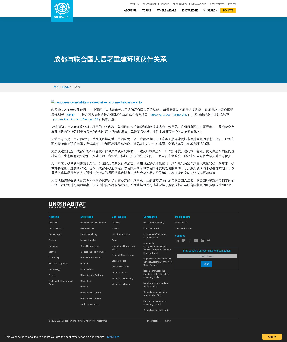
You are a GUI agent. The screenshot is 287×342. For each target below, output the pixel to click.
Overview (53, 222)
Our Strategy (54, 269)
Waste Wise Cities (120, 266)
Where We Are (166, 10)
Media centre (198, 4)
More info (113, 337)
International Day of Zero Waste (123, 247)
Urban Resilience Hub (90, 298)
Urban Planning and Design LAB (76, 119)
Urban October (119, 261)
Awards (115, 228)
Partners (53, 275)
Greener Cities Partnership (169, 114)
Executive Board (151, 228)
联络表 (168, 321)
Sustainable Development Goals (61, 282)
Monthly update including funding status (156, 284)
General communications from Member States (155, 293)
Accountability (56, 228)
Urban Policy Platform (90, 292)
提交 (206, 264)
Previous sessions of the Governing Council (155, 303)
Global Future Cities (89, 246)
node (65, 86)
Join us (52, 252)
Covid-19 (134, 4)
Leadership (54, 257)
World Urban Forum (121, 284)
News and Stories (183, 228)
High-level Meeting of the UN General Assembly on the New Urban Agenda (158, 261)
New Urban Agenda (58, 263)
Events (232, 4)
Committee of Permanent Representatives (155, 236)
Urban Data (85, 281)
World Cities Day (119, 272)
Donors (165, 4)
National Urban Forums (123, 255)
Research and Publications (93, 222)
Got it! (272, 336)
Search (212, 10)
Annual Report (55, 234)
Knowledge (190, 10)
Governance (149, 4)
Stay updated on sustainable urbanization (207, 250)
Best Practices (87, 228)
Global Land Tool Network (92, 252)
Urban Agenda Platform (91, 275)
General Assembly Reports (156, 310)
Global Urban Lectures (91, 257)
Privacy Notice (153, 321)
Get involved (217, 4)
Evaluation (54, 246)
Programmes (180, 4)
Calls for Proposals (121, 234)
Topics (146, 10)
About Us (130, 10)
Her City (84, 263)
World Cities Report (89, 304)
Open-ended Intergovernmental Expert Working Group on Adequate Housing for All (157, 248)
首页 (56, 86)
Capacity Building (88, 234)
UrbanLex (84, 286)
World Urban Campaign (123, 278)
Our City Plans (86, 269)
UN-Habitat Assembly (154, 222)
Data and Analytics (89, 240)
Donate (228, 10)
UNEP (71, 114)
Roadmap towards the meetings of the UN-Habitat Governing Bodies (157, 274)
